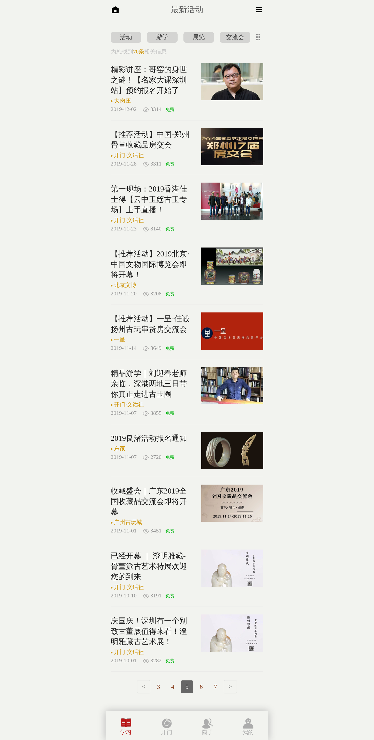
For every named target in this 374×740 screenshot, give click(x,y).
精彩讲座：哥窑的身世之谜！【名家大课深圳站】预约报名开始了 (149, 79)
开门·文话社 (129, 155)
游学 (162, 37)
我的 (248, 732)
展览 (199, 37)
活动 (126, 37)
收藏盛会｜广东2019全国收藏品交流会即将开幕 (149, 501)
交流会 (235, 37)
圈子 (207, 732)
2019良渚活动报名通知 (149, 438)
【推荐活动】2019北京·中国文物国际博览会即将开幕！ (150, 264)
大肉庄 (122, 101)
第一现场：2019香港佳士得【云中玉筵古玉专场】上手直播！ (149, 199)
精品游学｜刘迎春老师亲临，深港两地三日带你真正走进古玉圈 (149, 383)
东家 (119, 448)
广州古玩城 (128, 522)
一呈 (119, 339)
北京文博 (125, 285)
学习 (126, 732)
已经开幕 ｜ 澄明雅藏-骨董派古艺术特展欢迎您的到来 (149, 566)
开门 (166, 732)
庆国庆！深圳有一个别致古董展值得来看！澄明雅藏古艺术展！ (149, 631)
